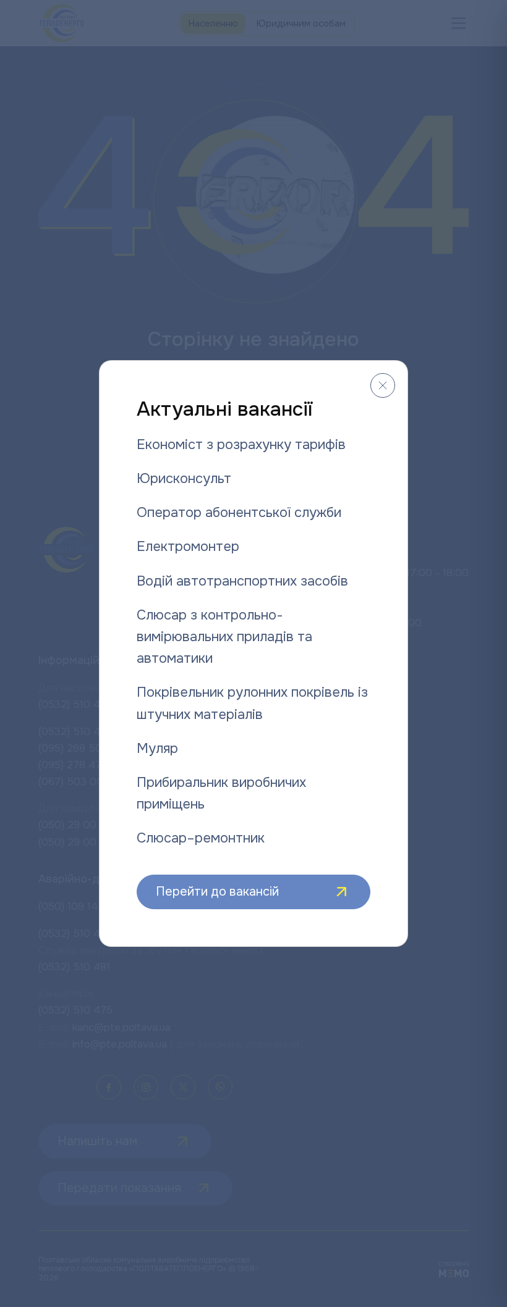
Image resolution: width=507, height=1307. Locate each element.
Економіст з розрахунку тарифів (241, 444)
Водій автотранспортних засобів (242, 581)
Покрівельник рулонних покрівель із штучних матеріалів (252, 703)
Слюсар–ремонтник (201, 838)
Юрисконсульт (184, 478)
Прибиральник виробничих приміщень (221, 793)
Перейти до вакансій (217, 891)
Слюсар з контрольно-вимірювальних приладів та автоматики (224, 637)
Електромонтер (188, 546)
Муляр (157, 748)
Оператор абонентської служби (239, 512)
